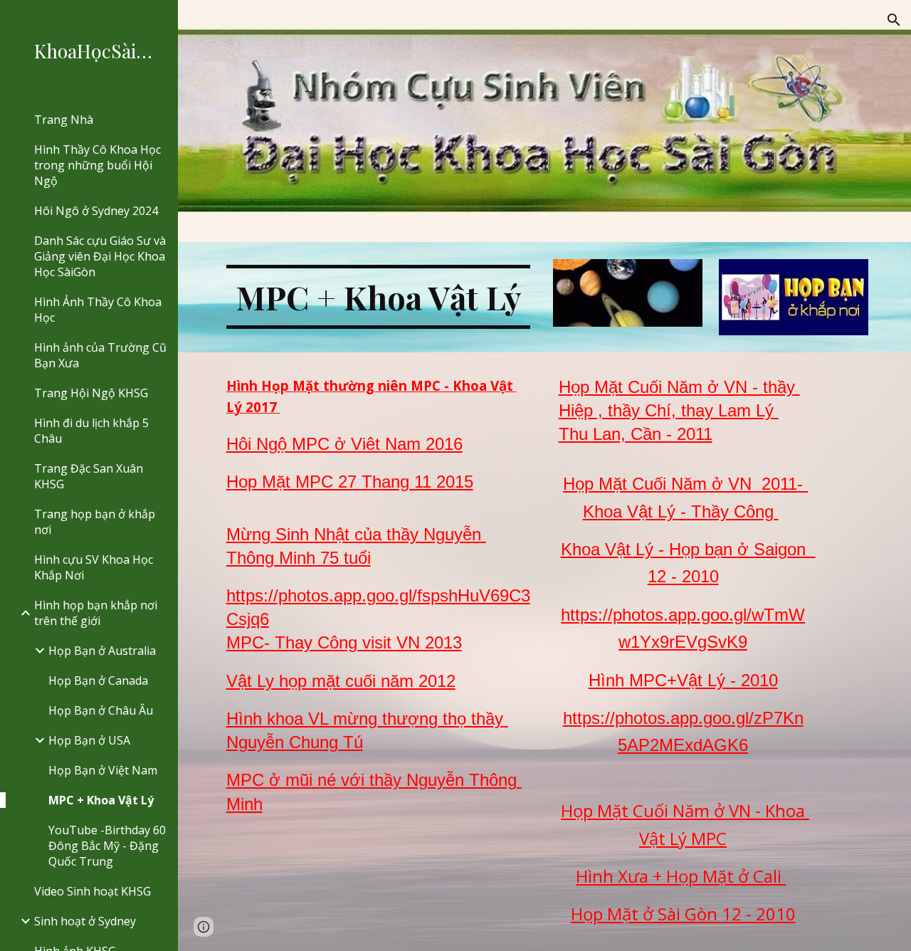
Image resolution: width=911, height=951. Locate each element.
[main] (379, 297)
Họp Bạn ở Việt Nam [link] (102, 770)
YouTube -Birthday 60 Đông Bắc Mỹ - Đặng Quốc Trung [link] (107, 845)
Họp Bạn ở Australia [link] (102, 650)
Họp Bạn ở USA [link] (89, 740)
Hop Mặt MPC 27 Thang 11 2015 (349, 481)
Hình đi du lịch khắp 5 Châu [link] (91, 430)
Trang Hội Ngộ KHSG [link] (91, 393)
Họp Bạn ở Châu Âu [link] (100, 710)
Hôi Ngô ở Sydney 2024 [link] (96, 211)
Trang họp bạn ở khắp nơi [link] (94, 521)
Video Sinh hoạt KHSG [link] (92, 891)
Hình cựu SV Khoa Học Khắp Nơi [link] (93, 567)
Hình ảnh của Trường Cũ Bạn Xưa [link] (100, 355)
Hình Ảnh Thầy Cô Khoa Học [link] (98, 309)
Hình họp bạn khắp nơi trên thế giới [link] (95, 613)
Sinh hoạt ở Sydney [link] (85, 921)
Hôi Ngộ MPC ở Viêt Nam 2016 (344, 443)
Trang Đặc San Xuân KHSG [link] (88, 476)
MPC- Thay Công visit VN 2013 (344, 642)
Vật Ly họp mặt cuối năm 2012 (341, 680)
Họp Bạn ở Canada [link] (98, 680)
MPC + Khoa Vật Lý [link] (101, 800)
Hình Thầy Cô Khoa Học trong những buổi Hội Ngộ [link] (97, 165)
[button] (894, 20)
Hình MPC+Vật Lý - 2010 (683, 680)
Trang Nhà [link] (63, 119)
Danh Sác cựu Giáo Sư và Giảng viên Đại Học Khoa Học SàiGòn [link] (100, 256)
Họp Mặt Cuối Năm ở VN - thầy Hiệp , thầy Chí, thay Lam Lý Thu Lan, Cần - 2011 (679, 410)
